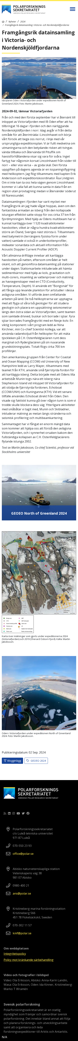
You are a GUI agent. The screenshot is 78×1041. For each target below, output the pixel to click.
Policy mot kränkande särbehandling (29, 960)
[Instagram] (13, 813)
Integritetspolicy (15, 954)
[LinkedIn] (9, 813)
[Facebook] (27, 813)
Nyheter (12, 21)
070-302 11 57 (22, 925)
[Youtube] (18, 813)
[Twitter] (23, 813)
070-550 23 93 (22, 846)
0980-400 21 (21, 885)
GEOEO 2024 (38, 760)
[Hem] (3, 21)
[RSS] (5, 813)
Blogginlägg (14, 760)
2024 (22, 21)
